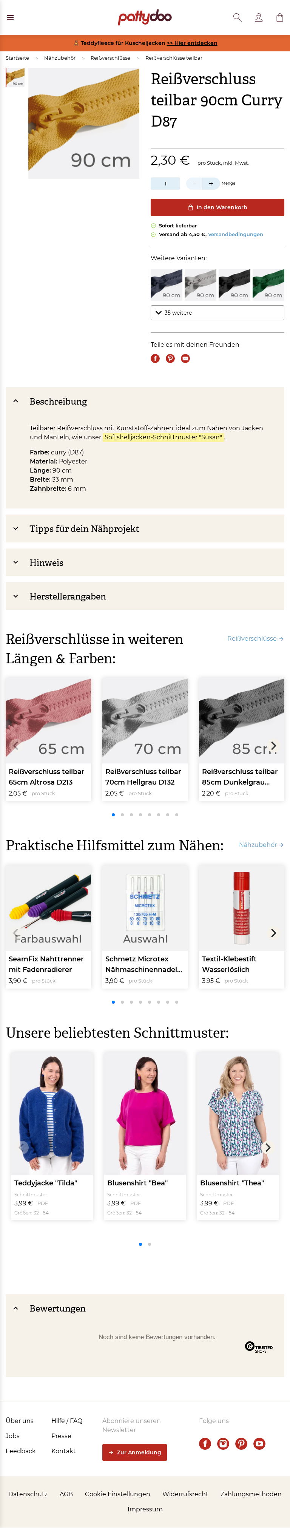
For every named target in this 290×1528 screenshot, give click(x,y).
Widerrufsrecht (185, 1494)
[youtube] (259, 1444)
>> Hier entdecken (192, 43)
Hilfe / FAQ (66, 1420)
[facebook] (205, 1444)
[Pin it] (170, 358)
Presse (61, 1436)
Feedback (21, 1451)
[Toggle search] (237, 17)
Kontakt (63, 1451)
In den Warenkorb (222, 207)
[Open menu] (10, 17)
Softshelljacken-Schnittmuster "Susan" (163, 437)
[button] (279, 17)
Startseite (17, 58)
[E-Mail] (185, 358)
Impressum (145, 1509)
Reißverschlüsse (110, 58)
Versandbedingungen (235, 234)
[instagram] (223, 1444)
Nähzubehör (60, 58)
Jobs (13, 1436)
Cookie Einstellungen (117, 1494)
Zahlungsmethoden (251, 1494)
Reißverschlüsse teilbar (173, 58)
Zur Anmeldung (139, 1452)
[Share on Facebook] (155, 358)
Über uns (20, 1420)
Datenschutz (28, 1494)
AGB (66, 1494)
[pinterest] (241, 1444)
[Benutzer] (258, 17)
